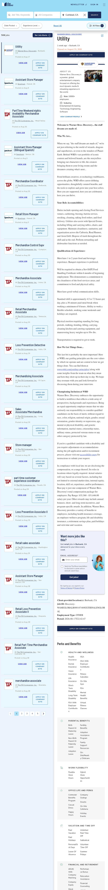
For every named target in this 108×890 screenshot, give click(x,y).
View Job (23, 63)
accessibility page (88, 454)
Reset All (58, 25)
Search (94, 15)
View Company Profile (70, 117)
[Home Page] (8, 4)
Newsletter (77, 4)
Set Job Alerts (41, 35)
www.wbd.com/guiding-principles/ (73, 369)
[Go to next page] (43, 714)
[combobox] (22, 15)
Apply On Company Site (40, 65)
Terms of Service (66, 588)
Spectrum (21, 84)
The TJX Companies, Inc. (24, 121)
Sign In (94, 4)
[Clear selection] (85, 15)
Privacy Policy (79, 588)
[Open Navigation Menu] (104, 4)
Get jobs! (74, 577)
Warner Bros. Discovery (27, 51)
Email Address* (69, 555)
